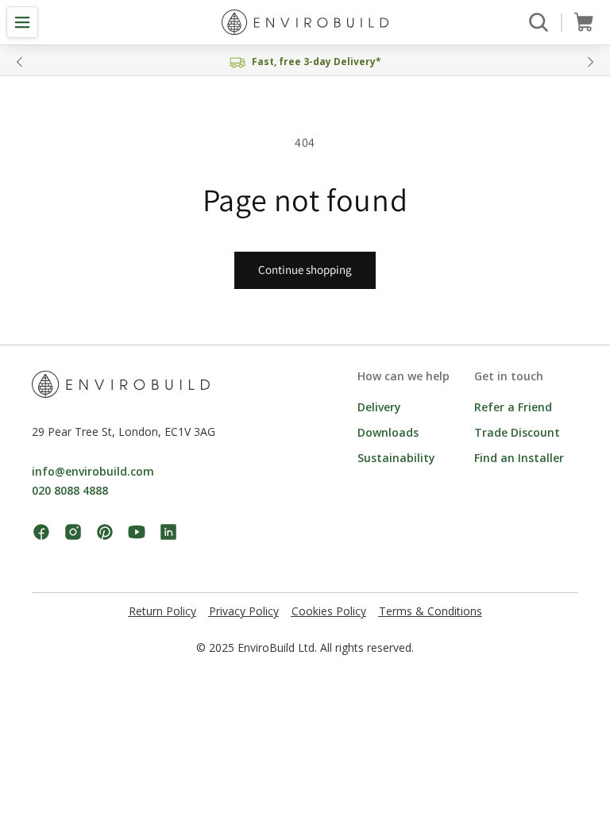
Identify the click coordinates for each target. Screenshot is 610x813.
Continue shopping (305, 269)
